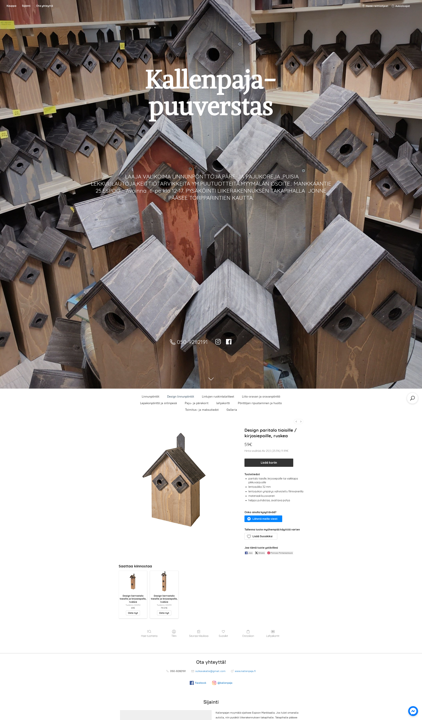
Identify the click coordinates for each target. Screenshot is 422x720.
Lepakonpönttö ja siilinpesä (158, 403)
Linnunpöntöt (150, 396)
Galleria (231, 410)
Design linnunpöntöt (180, 396)
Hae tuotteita (149, 636)
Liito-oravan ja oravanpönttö (261, 396)
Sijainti (26, 5)
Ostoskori (248, 636)
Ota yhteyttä (44, 5)
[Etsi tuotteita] (412, 398)
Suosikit (223, 636)
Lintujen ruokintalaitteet (218, 396)
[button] (263, 518)
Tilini (173, 636)
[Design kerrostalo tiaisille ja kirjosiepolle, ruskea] (133, 581)
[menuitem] (296, 421)
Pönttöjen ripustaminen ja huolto (260, 403)
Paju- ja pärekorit (196, 403)
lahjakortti (223, 403)
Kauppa (11, 5)
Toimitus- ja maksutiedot (202, 410)
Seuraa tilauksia (198, 636)
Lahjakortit (272, 636)
